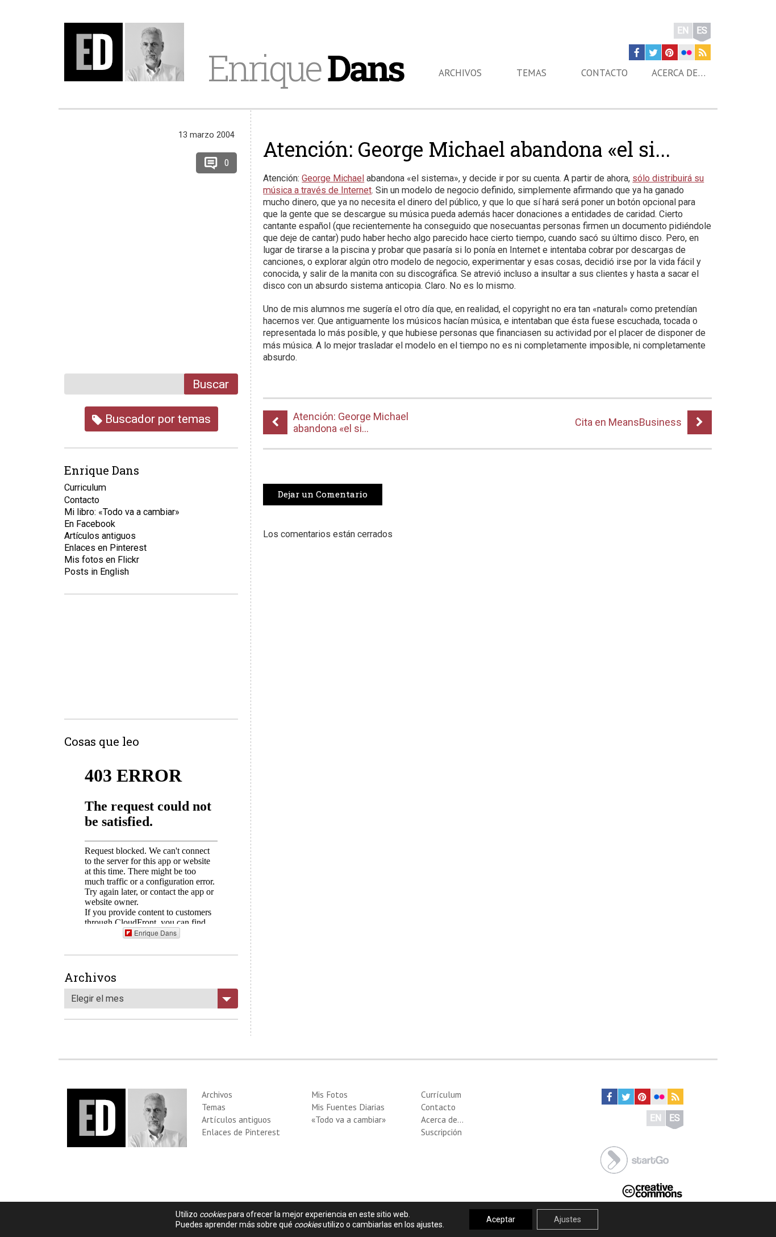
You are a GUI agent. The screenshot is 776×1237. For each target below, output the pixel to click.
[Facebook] (637, 52)
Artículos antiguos (100, 535)
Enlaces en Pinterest (105, 547)
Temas (531, 73)
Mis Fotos (329, 1094)
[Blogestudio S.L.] (634, 1159)
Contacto (604, 73)
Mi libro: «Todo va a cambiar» (122, 512)
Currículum (441, 1094)
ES (701, 30)
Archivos (460, 73)
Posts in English (96, 571)
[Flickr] (686, 52)
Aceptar (500, 1219)
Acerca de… (679, 73)
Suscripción (441, 1132)
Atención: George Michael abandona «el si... (466, 149)
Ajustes (567, 1219)
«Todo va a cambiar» (348, 1119)
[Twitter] (653, 52)
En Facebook (89, 523)
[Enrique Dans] (127, 52)
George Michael (333, 178)
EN (683, 30)
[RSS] (703, 52)
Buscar (211, 384)
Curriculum (85, 487)
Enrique (305, 67)
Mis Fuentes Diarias (348, 1107)
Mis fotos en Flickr (101, 559)
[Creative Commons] (652, 1190)
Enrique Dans (155, 932)
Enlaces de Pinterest (241, 1132)
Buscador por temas (156, 419)
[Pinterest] (670, 52)
